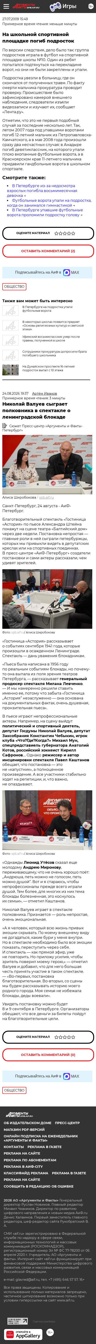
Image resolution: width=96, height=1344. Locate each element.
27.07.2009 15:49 (15, 19)
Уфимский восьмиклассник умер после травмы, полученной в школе (51, 338)
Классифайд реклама (26, 1173)
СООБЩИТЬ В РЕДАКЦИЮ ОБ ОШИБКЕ (38, 1186)
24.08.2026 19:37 (15, 393)
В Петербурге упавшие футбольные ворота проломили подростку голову (45, 212)
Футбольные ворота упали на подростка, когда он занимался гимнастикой (49, 203)
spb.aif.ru (46, 497)
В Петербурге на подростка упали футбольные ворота (47, 308)
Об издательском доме (27, 1123)
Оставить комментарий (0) (48, 1055)
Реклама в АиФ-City (23, 1167)
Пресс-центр (67, 1123)
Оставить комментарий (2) (48, 251)
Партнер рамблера (44, 1321)
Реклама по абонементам (30, 1160)
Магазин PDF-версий (24, 1130)
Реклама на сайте (22, 1153)
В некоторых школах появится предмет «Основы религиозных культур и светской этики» (53, 325)
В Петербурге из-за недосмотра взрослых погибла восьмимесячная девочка (42, 191)
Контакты (14, 1147)
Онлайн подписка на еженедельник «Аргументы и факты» (41, 1138)
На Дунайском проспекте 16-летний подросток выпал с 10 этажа (48, 368)
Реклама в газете (44, 1147)
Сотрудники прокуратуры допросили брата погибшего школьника (54, 353)
